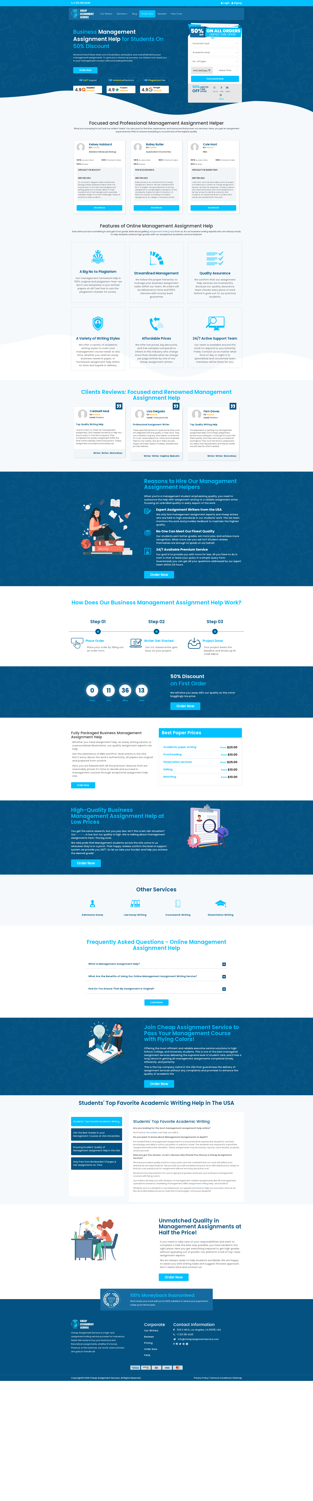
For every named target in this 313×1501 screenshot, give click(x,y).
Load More (156, 1002)
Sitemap (237, 1377)
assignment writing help (161, 231)
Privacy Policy (201, 1377)
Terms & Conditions (220, 1377)
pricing (81, 834)
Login (226, 3)
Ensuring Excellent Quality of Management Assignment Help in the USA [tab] (96, 1149)
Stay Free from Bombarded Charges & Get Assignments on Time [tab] (94, 1163)
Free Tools (176, 13)
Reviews (162, 13)
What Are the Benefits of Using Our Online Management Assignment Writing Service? (142, 976)
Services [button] (122, 13)
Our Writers (106, 13)
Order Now (147, 13)
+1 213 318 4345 (81, 3)
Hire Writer (99, 207)
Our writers (152, 1132)
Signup (238, 3)
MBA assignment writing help (198, 1183)
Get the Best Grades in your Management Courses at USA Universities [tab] (96, 1134)
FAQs (147, 1355)
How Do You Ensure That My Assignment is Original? (121, 988)
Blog (134, 13)
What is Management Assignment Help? (114, 964)
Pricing (148, 1343)
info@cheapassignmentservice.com (198, 1339)
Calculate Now (215, 78)
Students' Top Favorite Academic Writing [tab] (96, 1121)
